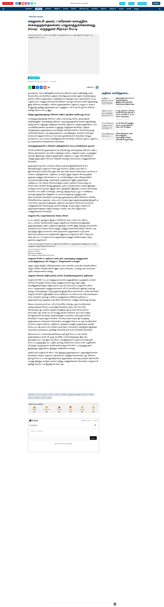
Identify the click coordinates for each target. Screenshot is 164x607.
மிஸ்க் (43, 398)
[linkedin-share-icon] (41, 88)
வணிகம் (94, 9)
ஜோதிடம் (113, 9)
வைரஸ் (51, 394)
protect (30, 398)
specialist (49, 398)
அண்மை (28, 9)
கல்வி (129, 9)
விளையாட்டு (83, 9)
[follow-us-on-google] (97, 87)
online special (63, 394)
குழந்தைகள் (31, 394)
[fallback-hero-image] (108, 101)
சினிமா (73, 9)
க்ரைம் (121, 9)
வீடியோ (103, 9)
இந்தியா (57, 9)
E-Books (131, 3)
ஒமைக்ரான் (37, 398)
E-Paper (122, 3)
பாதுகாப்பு (44, 394)
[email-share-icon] (45, 88)
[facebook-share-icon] (37, 88)
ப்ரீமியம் (38, 9)
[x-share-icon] (33, 88)
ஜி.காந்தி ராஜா (34, 78)
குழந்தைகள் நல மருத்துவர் (75, 394)
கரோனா (91, 394)
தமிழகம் (48, 9)
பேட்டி (38, 394)
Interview (85, 394)
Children (56, 394)
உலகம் (65, 9)
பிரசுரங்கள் (142, 3)
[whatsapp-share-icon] (29, 88)
